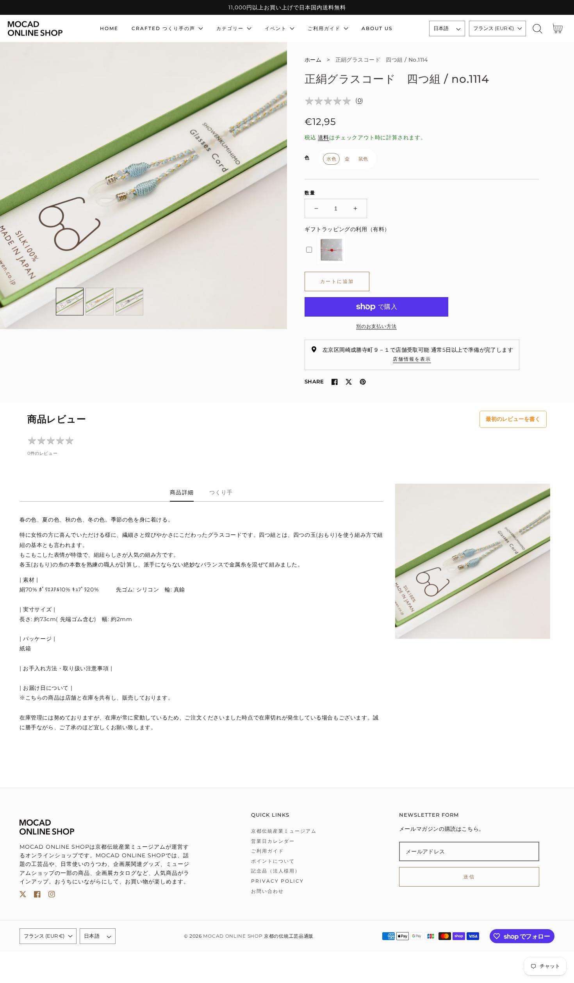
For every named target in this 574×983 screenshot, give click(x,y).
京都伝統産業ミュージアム (284, 831)
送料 (323, 137)
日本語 (441, 28)
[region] (287, 7)
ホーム (313, 59)
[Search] (537, 29)
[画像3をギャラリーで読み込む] (130, 302)
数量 (310, 193)
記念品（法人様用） (275, 871)
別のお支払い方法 (376, 326)
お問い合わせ (267, 891)
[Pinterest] (363, 382)
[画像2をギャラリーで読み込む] (100, 302)
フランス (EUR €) (493, 28)
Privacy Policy (277, 881)
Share (314, 381)
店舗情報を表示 (412, 359)
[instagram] (51, 896)
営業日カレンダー (273, 841)
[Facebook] (335, 382)
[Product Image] (143, 185)
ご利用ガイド (267, 851)
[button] (537, 28)
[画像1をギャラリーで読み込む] (70, 302)
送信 (469, 877)
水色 (331, 159)
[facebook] (37, 896)
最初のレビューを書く (513, 419)
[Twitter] (349, 382)
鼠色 (363, 159)
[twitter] (23, 896)
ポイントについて (273, 861)
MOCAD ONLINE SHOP (232, 936)
